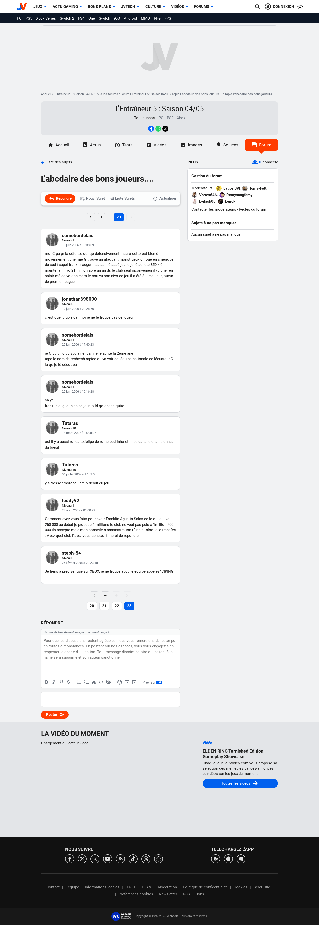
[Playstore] (215, 858)
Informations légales (102, 887)
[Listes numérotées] (87, 682)
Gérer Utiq (261, 887)
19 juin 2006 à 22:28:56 (78, 309)
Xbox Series (46, 18)
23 (119, 217)
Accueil (46, 94)
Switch (104, 18)
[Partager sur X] (165, 129)
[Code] (101, 682)
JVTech (128, 6)
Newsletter (168, 894)
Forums (201, 6)
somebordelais (77, 235)
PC (19, 18)
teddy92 (70, 500)
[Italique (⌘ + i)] (54, 682)
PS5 (29, 18)
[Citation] (94, 682)
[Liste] (79, 682)
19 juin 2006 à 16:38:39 (78, 245)
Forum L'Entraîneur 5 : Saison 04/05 (144, 94)
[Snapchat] (158, 858)
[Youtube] (107, 858)
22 (117, 606)
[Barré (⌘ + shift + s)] (68, 682)
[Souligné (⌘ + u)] (61, 682)
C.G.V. (147, 887)
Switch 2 (67, 18)
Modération (167, 887)
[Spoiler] (108, 682)
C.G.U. (130, 887)
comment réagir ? (98, 632)
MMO (145, 18)
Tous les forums (106, 94)
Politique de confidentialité (205, 887)
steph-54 (71, 553)
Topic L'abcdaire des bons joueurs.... (197, 94)
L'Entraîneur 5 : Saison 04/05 (73, 94)
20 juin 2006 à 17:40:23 (78, 344)
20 (92, 606)
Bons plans (99, 6)
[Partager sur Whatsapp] (158, 129)
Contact (53, 887)
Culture (153, 6)
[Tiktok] (133, 858)
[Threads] (145, 858)
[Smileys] (120, 682)
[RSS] (120, 858)
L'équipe (72, 887)
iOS (117, 18)
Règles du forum (252, 209)
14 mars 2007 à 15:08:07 (79, 433)
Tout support (144, 118)
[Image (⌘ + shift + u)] (127, 682)
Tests (127, 144)
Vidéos (177, 6)
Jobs (200, 894)
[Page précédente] (105, 595)
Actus (95, 144)
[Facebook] (69, 858)
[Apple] (228, 858)
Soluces (230, 144)
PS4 (81, 18)
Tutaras (70, 423)
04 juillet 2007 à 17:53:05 (79, 474)
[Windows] (241, 858)
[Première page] (94, 595)
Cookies (240, 887)
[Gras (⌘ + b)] (47, 682)
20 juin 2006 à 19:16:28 (78, 391)
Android (130, 18)
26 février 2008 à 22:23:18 (80, 563)
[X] (82, 858)
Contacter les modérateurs (213, 209)
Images (195, 144)
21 (104, 606)
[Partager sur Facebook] (151, 129)
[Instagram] (94, 858)
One (91, 18)
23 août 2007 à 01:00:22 (78, 510)
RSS (186, 894)
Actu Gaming (65, 6)
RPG (157, 18)
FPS (168, 18)
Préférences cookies (136, 894)
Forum (265, 144)
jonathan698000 (79, 299)
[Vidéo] (134, 682)
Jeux (37, 6)
